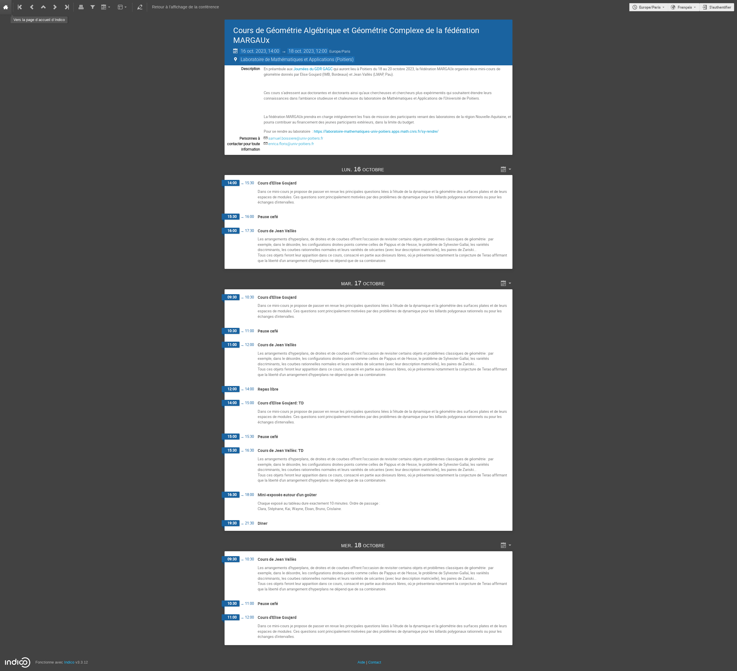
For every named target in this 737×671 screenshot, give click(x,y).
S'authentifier (720, 7)
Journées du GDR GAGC (313, 68)
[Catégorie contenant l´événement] (43, 7)
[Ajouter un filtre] (92, 7)
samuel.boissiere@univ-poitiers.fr (295, 138)
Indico (69, 662)
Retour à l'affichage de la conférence (185, 7)
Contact (374, 662)
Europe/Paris (650, 7)
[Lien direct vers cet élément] (392, 169)
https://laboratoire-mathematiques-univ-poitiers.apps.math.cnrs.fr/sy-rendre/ (376, 131)
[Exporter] (106, 7)
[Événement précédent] (32, 7)
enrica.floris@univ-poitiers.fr (291, 144)
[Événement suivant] (55, 7)
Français (685, 7)
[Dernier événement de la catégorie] (66, 7)
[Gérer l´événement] (139, 7)
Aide (361, 662)
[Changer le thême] (123, 7)
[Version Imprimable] (81, 7)
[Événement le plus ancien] (20, 7)
